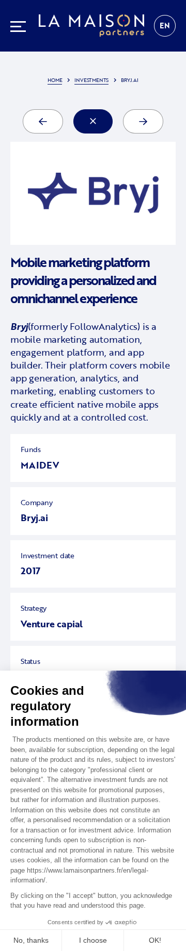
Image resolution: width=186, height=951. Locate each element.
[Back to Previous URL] (93, 121)
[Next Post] (143, 121)
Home (55, 80)
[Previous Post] (43, 121)
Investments (91, 80)
